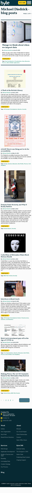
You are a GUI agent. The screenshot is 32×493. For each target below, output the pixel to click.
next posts (24, 400)
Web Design (4, 448)
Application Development (8, 451)
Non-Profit (3, 434)
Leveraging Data (5, 461)
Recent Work (8, 354)
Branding (3, 458)
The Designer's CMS (22, 451)
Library (3, 429)
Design (5, 163)
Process (4, 62)
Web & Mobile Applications (13, 62)
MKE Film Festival (8, 275)
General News (7, 393)
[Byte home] (5, 5)
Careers (18, 437)
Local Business (9, 319)
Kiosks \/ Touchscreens (23, 318)
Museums (27, 61)
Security (24, 109)
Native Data (19, 454)
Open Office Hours (21, 440)
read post (6, 58)
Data (23, 61)
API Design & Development (10, 109)
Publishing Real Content (23, 457)
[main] (16, 207)
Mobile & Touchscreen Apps (7, 455)
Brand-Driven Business (7, 437)
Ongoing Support (21, 460)
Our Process (4, 467)
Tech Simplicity (16, 354)
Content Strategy (5, 464)
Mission (18, 429)
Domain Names (7, 228)
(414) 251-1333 (7, 420)
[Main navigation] (29, 3)
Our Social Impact (21, 431)
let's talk (22, 2)
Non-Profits (20, 163)
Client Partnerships (21, 434)
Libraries (19, 109)
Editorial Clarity (20, 448)
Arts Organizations (8, 353)
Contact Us (6, 418)
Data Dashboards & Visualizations (13, 61)
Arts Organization (6, 431)
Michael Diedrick (8, 50)
